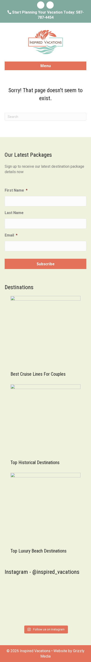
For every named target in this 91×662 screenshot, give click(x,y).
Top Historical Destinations (35, 462)
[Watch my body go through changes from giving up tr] (68, 592)
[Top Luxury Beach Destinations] (45, 507)
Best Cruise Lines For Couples (38, 374)
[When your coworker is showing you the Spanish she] (23, 592)
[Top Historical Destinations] (45, 419)
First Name (16, 190)
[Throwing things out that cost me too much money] (68, 613)
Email (11, 235)
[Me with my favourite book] (23, 610)
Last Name (14, 213)
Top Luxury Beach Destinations (38, 551)
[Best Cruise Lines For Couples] (45, 330)
